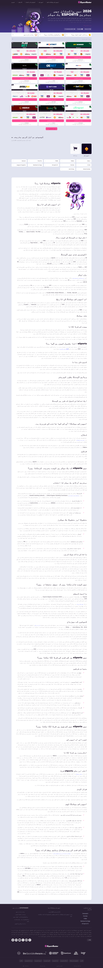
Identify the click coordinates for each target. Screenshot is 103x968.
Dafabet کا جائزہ (24, 123)
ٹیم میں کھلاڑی (80, 440)
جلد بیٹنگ (79, 774)
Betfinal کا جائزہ (78, 102)
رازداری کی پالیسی (20, 923)
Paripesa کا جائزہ (78, 80)
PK (90, 940)
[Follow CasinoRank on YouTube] (19, 940)
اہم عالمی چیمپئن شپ (78, 278)
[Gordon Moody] (53, 953)
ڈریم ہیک (37, 625)
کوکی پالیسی (59, 966)
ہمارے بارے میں (20, 912)
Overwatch (85, 913)
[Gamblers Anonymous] (76, 953)
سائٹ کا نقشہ (25, 966)
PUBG (85, 918)
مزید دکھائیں (52, 128)
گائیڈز (20, 2)
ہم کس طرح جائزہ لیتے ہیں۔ (20, 917)
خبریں (13, 2)
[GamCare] (66, 953)
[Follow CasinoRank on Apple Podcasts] (12, 940)
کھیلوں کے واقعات (30, 2)
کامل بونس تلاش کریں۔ (54, 912)
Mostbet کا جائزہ (51, 59)
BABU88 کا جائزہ (24, 102)
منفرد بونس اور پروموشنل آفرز (62, 853)
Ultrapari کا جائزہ (78, 123)
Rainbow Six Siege (85, 921)
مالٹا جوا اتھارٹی (73, 495)
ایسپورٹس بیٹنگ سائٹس (53, 2)
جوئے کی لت (42, 966)
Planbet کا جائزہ (25, 59)
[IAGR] (83, 953)
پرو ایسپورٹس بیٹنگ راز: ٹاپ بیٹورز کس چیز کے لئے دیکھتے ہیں (55, 915)
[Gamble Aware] (34, 953)
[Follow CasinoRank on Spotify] (16, 940)
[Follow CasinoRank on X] (23, 940)
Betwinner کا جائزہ (78, 59)
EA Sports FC (85, 923)
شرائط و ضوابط (77, 966)
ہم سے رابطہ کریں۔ (20, 914)
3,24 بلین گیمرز (64, 349)
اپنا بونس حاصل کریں (78, 57)
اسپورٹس (41, 2)
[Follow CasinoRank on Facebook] (29, 940)
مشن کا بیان (80, 604)
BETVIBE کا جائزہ (51, 102)
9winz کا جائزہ (51, 123)
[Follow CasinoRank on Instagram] (26, 940)
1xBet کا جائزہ (51, 80)
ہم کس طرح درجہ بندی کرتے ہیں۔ (21, 920)
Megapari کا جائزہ (24, 80)
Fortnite (85, 916)
